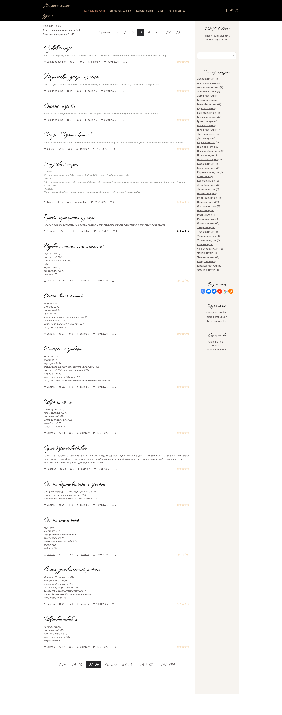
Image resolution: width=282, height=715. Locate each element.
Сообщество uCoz (217, 317)
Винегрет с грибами (63, 349)
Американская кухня (208, 87)
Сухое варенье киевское (65, 448)
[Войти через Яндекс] (219, 291)
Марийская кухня (206, 193)
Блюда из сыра (55, 91)
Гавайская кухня (206, 125)
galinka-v (95, 61)
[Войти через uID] (203, 291)
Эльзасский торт (61, 164)
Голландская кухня (207, 117)
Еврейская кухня (206, 142)
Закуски (51, 433)
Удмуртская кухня (206, 236)
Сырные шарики (59, 106)
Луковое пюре (58, 48)
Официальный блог (216, 312)
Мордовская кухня (207, 197)
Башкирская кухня (207, 100)
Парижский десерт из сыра (71, 77)
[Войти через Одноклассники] (230, 291)
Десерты (51, 231)
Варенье (51, 469)
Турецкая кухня (205, 231)
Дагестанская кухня (208, 134)
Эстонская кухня (206, 270)
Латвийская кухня (207, 185)
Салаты (51, 280)
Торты (50, 202)
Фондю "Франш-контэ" (67, 135)
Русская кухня (204, 214)
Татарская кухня (206, 227)
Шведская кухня (206, 261)
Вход (224, 39)
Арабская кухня (205, 78)
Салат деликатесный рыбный (72, 570)
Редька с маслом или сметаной (74, 246)
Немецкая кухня (206, 202)
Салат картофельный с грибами (75, 484)
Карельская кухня (207, 168)
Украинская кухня (206, 240)
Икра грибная (57, 402)
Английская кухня (207, 91)
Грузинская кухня (206, 129)
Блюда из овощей (56, 61)
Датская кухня (205, 138)
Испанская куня (205, 155)
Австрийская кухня (207, 83)
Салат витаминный (63, 296)
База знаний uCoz (217, 321)
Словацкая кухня (206, 223)
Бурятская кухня (206, 108)
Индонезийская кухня (209, 151)
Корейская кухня (206, 180)
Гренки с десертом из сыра (69, 217)
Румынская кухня (206, 219)
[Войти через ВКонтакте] (208, 291)
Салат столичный (61, 520)
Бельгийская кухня (207, 104)
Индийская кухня (206, 146)
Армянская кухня (206, 95)
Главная (47, 26)
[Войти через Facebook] (214, 291)
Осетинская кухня (207, 206)
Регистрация (213, 39)
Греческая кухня (206, 121)
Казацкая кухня (205, 163)
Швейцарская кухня (208, 265)
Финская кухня (205, 244)
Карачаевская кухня (208, 172)
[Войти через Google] (225, 291)
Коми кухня (203, 176)
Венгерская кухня (206, 112)
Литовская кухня (206, 189)
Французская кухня (207, 248)
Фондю (51, 149)
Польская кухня (205, 210)
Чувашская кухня (206, 257)
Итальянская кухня (207, 159)
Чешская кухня (205, 253)
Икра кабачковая (60, 619)
